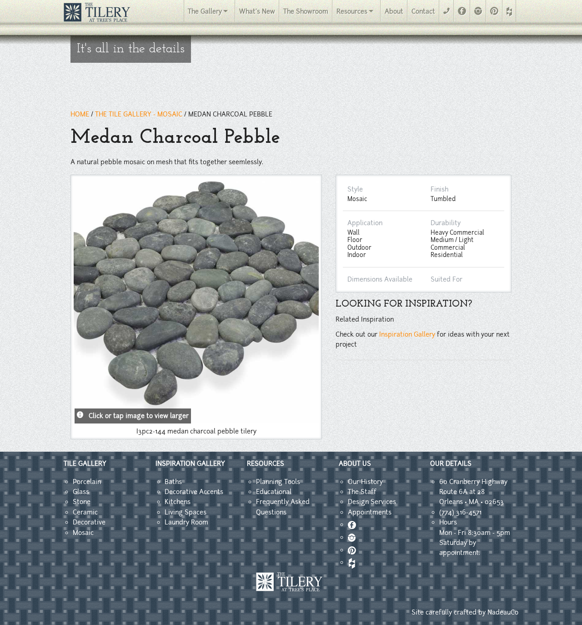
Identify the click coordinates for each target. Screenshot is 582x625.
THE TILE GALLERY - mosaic (138, 114)
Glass (81, 492)
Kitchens (178, 502)
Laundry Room (186, 522)
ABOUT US (355, 463)
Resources (351, 11)
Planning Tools (278, 482)
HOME (79, 114)
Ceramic (85, 512)
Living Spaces (185, 512)
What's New (257, 11)
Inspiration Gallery (407, 334)
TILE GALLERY (85, 463)
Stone (81, 502)
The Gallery (205, 11)
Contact (423, 11)
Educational (273, 492)
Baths (173, 482)
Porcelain (87, 482)
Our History (365, 482)
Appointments (369, 512)
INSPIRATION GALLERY (190, 463)
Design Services (372, 502)
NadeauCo (502, 612)
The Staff (362, 492)
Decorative (89, 522)
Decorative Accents (194, 492)
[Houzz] (509, 11)
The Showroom (305, 11)
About (394, 11)
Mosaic (83, 533)
